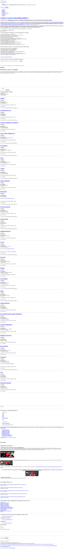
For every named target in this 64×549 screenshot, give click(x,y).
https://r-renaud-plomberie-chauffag (9, 363)
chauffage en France (4, 437)
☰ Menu (3, 15)
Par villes (3, 12)
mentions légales (37, 544)
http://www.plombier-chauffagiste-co (9, 198)
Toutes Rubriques (4, 11)
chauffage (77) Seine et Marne (4, 504)
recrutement (44, 544)
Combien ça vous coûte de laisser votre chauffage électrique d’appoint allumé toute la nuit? (12, 496)
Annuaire (3, 9)
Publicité (14, 544)
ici (16, 107)
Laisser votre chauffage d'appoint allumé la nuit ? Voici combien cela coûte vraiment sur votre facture (14, 490)
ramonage (1, 511)
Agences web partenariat (49, 544)
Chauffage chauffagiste (5, 4)
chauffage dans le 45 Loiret (6, 433)
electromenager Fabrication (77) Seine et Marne (6, 507)
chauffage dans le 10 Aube (5, 432)
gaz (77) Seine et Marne (3, 509)
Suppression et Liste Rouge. (31, 544)
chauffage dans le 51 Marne (6, 431)
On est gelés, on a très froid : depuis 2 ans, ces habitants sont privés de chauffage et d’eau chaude (13, 493)
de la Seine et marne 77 (14, 18)
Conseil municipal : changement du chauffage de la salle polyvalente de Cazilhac (11, 487)
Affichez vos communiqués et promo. (7, 519)
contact (41, 544)
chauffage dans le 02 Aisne (5, 430)
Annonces (3, 10)
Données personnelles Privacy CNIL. (21, 544)
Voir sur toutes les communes (6, 424)
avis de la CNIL (22, 23)
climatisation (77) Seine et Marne (4, 506)
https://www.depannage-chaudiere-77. (9, 248)
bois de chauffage (2, 502)
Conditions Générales (3, 544)
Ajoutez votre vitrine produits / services (7, 516)
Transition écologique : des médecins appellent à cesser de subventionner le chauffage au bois (13, 484)
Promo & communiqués (5, 13)
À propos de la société (10, 544)
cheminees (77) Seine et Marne (4, 505)
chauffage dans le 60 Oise (5, 429)
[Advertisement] (26, 80)
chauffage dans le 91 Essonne (6, 434)
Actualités (3, 14)
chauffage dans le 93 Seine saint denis (7, 435)
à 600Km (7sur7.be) (47, 469)
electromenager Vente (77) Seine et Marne (6, 508)
